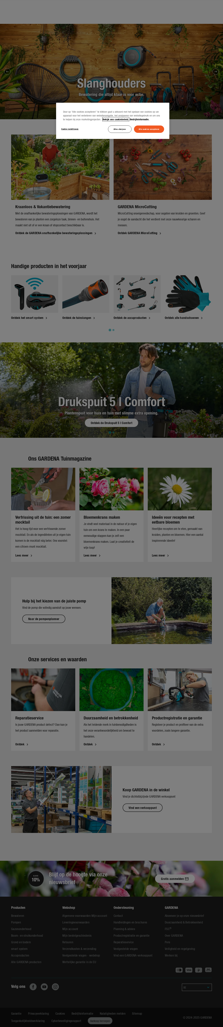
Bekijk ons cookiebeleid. (116, 119)
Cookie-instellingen (70, 128)
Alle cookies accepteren (149, 129)
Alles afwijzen (120, 129)
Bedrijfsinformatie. (139, 119)
